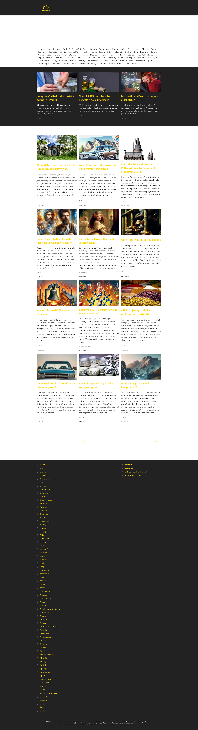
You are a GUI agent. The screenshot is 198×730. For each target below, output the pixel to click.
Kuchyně (144, 52)
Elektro (145, 49)
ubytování (40, 417)
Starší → (157, 442)
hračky (123, 202)
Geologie (53, 52)
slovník (123, 417)
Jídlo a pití (118, 52)
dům (38, 200)
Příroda (140, 58)
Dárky (85, 49)
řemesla (39, 345)
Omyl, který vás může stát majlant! (141, 239)
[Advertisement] (99, 32)
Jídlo (109, 52)
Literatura (73, 55)
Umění (66, 63)
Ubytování (56, 63)
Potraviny (112, 58)
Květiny (49, 55)
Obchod (91, 58)
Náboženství (129, 55)
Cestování (76, 49)
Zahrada (102, 63)
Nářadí (49, 58)
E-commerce (134, 49)
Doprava (115, 49)
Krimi (135, 52)
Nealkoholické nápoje (65, 58)
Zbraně (111, 63)
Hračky (85, 52)
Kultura (153, 52)
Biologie (57, 49)
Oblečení (101, 58)
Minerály (103, 55)
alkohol (39, 118)
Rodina (72, 61)
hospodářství (83, 272)
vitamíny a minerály (85, 346)
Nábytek (141, 55)
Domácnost (104, 49)
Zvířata (134, 63)
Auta (49, 49)
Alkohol (41, 49)
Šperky (129, 61)
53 (131, 442)
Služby (114, 61)
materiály (82, 417)
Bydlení (66, 49)
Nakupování (153, 55)
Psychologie (151, 58)
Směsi (121, 61)
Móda (119, 55)
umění (39, 272)
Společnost (140, 61)
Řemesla (63, 61)
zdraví (81, 115)
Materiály (84, 55)
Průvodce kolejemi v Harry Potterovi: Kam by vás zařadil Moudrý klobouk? (138, 168)
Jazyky (102, 52)
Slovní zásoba (93, 61)
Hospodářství (74, 52)
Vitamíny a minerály (87, 63)
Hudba (94, 52)
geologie (124, 345)
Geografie (42, 52)
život (122, 271)
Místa (112, 55)
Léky (64, 55)
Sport (149, 61)
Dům (123, 49)
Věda (73, 63)
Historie (62, 52)
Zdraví (120, 63)
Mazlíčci (94, 55)
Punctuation (43, 61)
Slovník (105, 61)
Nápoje (41, 58)
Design (93, 49)
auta (80, 200)
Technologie (43, 63)
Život (127, 63)
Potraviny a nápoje (126, 58)
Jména (128, 52)
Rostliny (81, 61)
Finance (154, 49)
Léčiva (57, 55)
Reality (54, 61)
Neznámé (81, 58)
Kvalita (41, 55)
